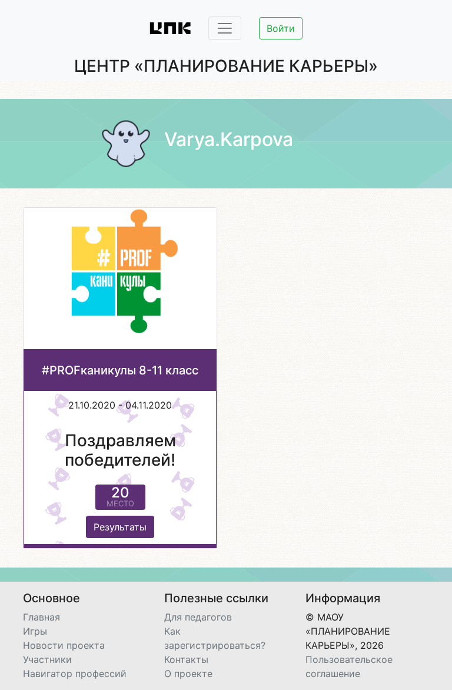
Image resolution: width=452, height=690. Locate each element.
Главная (41, 617)
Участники (47, 659)
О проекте (188, 673)
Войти (281, 28)
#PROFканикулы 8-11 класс (120, 370)
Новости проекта (64, 645)
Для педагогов (198, 617)
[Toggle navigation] (224, 28)
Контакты (186, 659)
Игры (35, 631)
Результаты (120, 527)
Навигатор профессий (75, 673)
